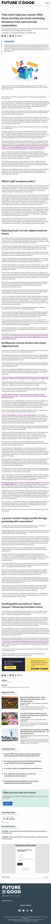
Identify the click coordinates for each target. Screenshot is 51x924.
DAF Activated (10, 819)
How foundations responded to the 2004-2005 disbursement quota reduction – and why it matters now (34, 732)
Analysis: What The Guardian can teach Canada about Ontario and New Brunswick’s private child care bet (22, 755)
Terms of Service (25, 905)
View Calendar (5, 822)
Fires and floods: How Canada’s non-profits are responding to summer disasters (20, 775)
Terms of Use (35, 921)
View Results (25, 868)
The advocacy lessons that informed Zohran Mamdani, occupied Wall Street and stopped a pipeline (23, 762)
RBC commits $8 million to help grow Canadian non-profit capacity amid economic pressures (25, 838)
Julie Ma (5, 32)
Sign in (46, 3)
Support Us (8, 803)
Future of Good (14, 917)
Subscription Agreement (26, 921)
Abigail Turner (26, 703)
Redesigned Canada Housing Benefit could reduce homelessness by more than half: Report (21, 782)
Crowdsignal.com (25, 869)
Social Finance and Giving (16, 32)
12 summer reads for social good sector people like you (23, 768)
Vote (20, 864)
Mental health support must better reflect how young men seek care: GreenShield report (24, 832)
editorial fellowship (25, 86)
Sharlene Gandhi (27, 735)
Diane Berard (25, 719)
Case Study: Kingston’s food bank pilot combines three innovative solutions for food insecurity (34, 715)
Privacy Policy (7, 900)
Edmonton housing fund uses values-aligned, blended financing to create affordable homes (33, 699)
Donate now (10, 667)
